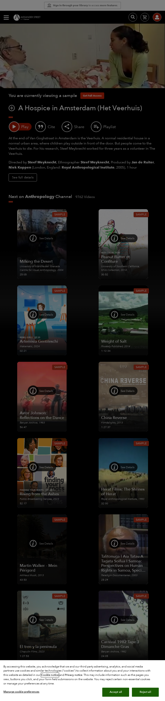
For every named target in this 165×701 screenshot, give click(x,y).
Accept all (116, 692)
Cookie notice (50, 675)
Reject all (145, 692)
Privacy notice (73, 675)
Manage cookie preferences (21, 692)
